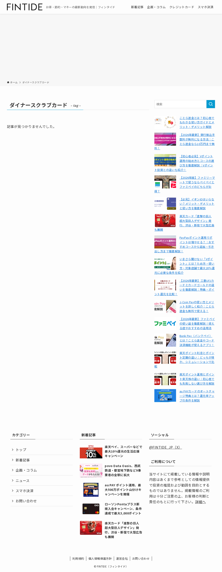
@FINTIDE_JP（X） (165, 447)
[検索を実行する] (210, 104)
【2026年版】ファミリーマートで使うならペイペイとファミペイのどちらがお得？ (184, 184)
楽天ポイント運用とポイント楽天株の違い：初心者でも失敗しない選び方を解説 (197, 378)
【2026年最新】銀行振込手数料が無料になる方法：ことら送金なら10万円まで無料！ (184, 141)
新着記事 (23, 459)
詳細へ (200, 501)
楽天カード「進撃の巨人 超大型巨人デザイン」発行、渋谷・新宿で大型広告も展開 (184, 223)
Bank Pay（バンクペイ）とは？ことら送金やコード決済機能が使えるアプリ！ (197, 340)
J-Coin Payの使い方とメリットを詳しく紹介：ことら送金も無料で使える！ (197, 306)
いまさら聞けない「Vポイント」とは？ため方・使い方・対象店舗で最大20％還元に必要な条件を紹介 (184, 265)
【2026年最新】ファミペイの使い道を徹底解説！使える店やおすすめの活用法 (197, 323)
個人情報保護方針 (100, 558)
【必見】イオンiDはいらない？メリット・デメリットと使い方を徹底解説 (197, 203)
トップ (21, 449)
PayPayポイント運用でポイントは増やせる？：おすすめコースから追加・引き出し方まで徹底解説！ (184, 244)
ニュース (23, 480)
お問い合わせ (26, 500)
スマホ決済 (24, 490)
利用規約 (78, 558)
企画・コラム (26, 470)
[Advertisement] (111, 48)
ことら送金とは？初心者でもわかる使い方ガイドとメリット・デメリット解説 (197, 122)
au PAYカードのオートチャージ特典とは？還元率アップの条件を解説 (197, 395)
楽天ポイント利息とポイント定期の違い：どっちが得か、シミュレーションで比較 (184, 359)
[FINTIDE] (24, 6)
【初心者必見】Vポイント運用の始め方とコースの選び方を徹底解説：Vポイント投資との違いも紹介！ (184, 163)
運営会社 (122, 558)
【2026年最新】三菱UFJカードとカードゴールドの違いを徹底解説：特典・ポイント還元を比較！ (184, 287)
